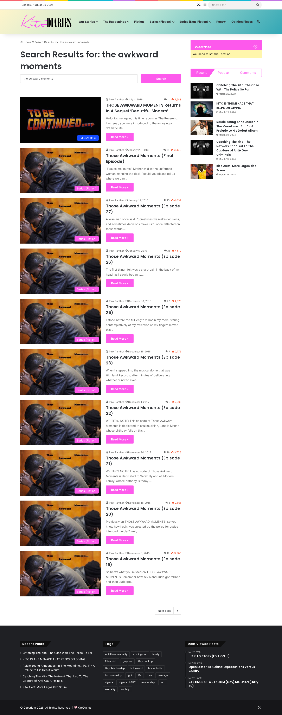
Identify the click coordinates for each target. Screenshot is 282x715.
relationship (148, 682)
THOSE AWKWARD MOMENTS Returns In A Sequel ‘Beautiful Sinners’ (143, 108)
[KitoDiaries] (46, 21)
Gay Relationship (115, 668)
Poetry (221, 21)
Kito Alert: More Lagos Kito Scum (45, 687)
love (149, 675)
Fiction (139, 21)
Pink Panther (116, 99)
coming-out (140, 654)
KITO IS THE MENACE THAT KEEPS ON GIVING (235, 105)
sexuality (110, 689)
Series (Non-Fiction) (193, 21)
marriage (163, 675)
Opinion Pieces (242, 21)
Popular (223, 73)
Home (27, 42)
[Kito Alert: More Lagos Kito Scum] (202, 171)
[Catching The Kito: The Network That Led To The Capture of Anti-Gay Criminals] (202, 147)
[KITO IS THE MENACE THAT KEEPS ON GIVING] (202, 109)
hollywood (136, 668)
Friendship (111, 661)
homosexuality (113, 675)
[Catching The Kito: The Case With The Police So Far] (202, 91)
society (125, 689)
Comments (248, 73)
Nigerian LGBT (127, 682)
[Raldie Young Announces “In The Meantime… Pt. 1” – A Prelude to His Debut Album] (202, 127)
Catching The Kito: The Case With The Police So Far (237, 87)
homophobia (155, 668)
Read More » (119, 137)
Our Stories (87, 21)
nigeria (109, 682)
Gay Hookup (145, 661)
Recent (201, 73)
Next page (164, 610)
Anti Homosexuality (116, 654)
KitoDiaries (84, 707)
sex (163, 682)
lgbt (130, 675)
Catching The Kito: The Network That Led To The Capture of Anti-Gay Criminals (235, 148)
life (139, 675)
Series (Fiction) (160, 21)
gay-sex (127, 661)
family (155, 654)
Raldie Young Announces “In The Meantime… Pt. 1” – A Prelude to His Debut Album (237, 126)
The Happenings (114, 21)
